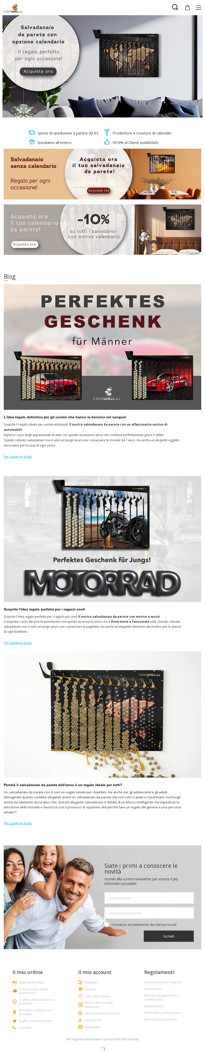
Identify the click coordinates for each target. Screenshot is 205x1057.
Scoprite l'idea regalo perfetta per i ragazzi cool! (44, 609)
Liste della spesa (97, 996)
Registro (90, 983)
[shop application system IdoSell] (102, 1049)
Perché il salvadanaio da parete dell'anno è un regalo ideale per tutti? (63, 785)
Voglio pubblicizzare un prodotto (36, 1002)
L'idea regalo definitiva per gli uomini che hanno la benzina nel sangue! (65, 417)
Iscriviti (168, 936)
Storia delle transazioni (102, 1014)
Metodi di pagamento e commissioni (161, 997)
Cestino (90, 989)
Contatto (25, 1028)
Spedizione (153, 989)
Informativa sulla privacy (163, 1013)
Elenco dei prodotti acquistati (98, 1005)
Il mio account (95, 972)
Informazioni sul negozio (163, 982)
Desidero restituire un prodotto (35, 1012)
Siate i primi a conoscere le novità (141, 868)
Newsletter (92, 1027)
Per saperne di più (18, 456)
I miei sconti (93, 1020)
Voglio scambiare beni (35, 1021)
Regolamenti (153, 1006)
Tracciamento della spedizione (33, 991)
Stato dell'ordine (31, 983)
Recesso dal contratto (160, 1020)
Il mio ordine (27, 972)
